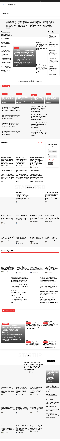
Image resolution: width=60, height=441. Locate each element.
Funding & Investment (36, 9)
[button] (58, 1)
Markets (16, 48)
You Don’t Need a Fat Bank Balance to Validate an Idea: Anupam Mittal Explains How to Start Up (37, 179)
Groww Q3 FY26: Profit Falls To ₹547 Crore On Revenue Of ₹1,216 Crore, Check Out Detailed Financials (48, 23)
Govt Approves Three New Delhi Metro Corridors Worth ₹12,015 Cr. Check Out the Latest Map (52, 238)
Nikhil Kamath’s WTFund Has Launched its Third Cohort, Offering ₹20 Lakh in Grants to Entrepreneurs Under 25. (50, 344)
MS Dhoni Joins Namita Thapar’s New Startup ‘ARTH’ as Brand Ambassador (49, 293)
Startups (14, 9)
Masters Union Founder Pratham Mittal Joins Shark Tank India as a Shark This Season (11, 116)
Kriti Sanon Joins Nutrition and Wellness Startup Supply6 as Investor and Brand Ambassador (11, 108)
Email (49, 154)
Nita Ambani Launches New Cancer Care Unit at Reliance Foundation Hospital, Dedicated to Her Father (6, 61)
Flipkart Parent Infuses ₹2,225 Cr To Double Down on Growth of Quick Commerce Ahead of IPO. (33, 344)
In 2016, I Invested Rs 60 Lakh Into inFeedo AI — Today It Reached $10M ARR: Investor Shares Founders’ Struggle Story (49, 300)
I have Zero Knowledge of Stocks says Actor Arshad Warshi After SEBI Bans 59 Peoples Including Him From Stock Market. (34, 325)
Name (49, 149)
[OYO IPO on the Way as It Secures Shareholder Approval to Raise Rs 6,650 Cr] (41, 36)
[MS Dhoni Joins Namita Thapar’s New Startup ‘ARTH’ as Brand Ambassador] (34, 293)
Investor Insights (6, 13)
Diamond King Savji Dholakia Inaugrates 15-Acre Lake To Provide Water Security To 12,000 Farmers (24, 23)
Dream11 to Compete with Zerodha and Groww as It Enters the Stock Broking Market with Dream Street (11, 23)
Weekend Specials (6, 9)
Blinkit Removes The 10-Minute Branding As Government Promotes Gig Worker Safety (53, 71)
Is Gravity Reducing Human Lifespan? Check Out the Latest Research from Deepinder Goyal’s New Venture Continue (36, 173)
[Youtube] (58, 81)
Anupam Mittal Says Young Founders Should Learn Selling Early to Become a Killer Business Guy (19, 300)
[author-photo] (2, 166)
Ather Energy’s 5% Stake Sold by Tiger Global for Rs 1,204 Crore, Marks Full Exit (7, 179)
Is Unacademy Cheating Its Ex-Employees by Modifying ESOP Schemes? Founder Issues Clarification (39, 125)
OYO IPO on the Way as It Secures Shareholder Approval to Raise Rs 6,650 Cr (41, 46)
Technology (21, 9)
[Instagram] (53, 81)
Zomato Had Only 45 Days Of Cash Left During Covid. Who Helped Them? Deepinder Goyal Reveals (8, 238)
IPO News (27, 9)
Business (46, 9)
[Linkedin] (56, 81)
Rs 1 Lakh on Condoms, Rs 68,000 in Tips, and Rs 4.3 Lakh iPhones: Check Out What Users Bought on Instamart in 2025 (41, 68)
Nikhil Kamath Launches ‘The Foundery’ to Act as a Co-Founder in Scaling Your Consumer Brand (39, 109)
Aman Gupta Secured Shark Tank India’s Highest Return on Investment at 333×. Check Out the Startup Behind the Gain (22, 173)
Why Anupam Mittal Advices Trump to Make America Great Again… (50, 324)
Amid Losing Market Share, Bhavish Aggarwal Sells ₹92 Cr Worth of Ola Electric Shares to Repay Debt (37, 161)
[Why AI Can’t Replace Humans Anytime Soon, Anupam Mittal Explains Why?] (22, 151)
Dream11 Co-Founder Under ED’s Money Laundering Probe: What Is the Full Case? (11, 132)
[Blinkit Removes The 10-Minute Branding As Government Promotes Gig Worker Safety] (37, 209)
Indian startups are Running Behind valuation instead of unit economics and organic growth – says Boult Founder (11, 328)
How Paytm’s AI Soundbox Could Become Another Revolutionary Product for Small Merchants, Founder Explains (40, 117)
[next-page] (9, 28)
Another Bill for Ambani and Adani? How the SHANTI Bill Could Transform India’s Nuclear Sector (40, 133)
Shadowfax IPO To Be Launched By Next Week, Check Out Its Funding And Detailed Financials (6, 43)
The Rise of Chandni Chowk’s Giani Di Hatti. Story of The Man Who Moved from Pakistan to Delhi (35, 23)
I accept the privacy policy (51, 160)
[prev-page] (7, 28)
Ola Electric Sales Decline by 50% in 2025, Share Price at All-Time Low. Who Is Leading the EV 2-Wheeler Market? (6, 70)
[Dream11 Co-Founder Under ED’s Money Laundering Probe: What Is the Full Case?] (25, 133)
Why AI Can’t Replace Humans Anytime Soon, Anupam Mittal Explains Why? (21, 160)
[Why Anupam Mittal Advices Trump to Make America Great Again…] (51, 315)
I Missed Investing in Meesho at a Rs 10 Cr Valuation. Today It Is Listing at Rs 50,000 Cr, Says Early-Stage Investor (7, 173)
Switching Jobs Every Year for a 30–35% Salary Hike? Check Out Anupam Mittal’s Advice (22, 179)
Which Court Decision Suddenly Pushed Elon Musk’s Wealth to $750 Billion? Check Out (10, 124)
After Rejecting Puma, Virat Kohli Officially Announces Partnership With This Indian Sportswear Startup (52, 375)
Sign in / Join (52, 1)
